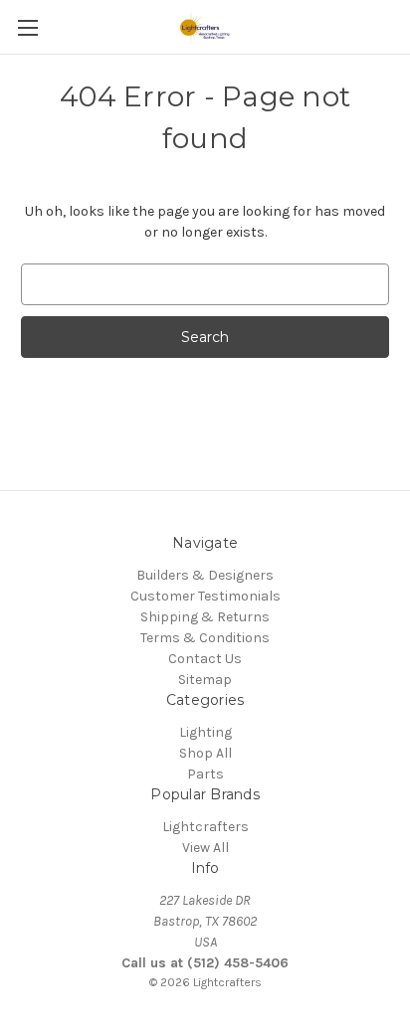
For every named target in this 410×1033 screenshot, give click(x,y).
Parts (205, 774)
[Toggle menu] (27, 27)
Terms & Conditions (205, 637)
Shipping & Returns (205, 616)
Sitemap (205, 679)
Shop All (205, 753)
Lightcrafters (205, 826)
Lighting (205, 732)
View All (205, 847)
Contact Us (205, 658)
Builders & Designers (205, 575)
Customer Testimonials (205, 596)
